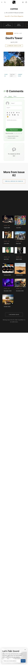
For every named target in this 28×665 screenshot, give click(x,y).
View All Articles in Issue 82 (14, 181)
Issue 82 (6, 75)
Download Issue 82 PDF (14, 45)
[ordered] (7, 115)
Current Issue (20, 75)
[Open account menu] (23, 2)
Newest (10, 96)
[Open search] (5, 2)
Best (6, 96)
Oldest (15, 96)
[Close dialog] (25, 650)
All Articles (8, 25)
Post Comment (14, 129)
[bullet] (9, 115)
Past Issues (19, 25)
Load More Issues (14, 314)
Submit (23, 660)
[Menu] (1, 2)
